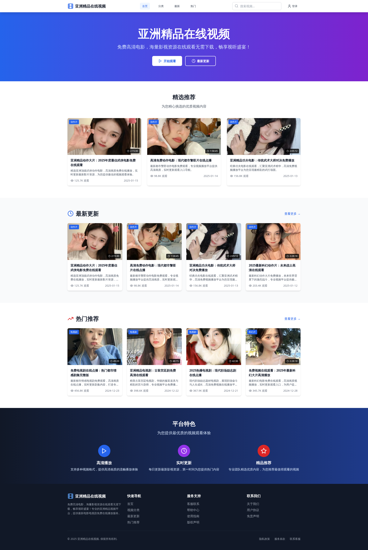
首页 (145, 6)
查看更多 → (292, 213)
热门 (193, 6)
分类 (161, 6)
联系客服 (295, 539)
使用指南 (193, 516)
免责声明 (253, 516)
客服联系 (193, 504)
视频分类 (133, 510)
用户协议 (253, 510)
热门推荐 (133, 522)
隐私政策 (264, 539)
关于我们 (253, 504)
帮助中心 (193, 510)
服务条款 (279, 539)
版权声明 (193, 522)
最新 (177, 6)
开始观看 (170, 61)
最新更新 (203, 61)
